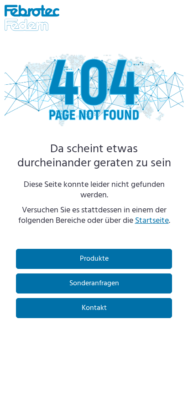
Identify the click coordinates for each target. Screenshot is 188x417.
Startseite (152, 220)
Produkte (94, 259)
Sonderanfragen (94, 283)
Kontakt (94, 308)
